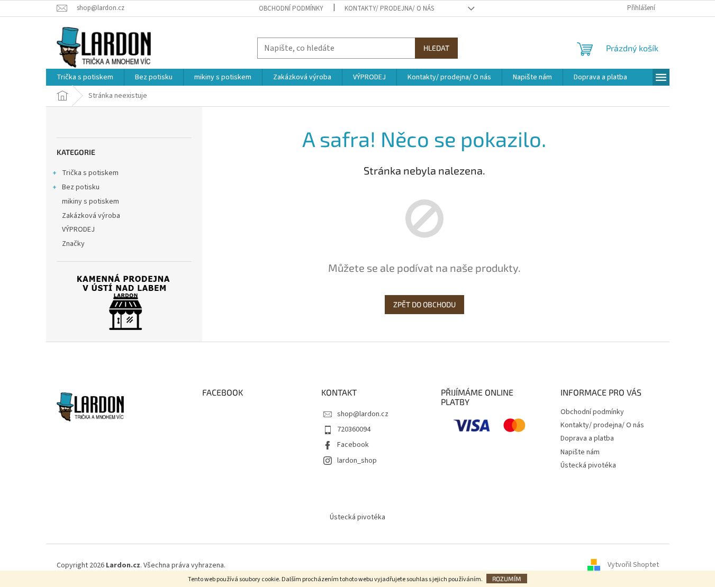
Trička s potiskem (90, 173)
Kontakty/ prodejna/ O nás (389, 8)
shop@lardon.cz (362, 414)
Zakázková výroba (91, 215)
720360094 (353, 429)
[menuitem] (85, 77)
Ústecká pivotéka (588, 465)
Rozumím (506, 578)
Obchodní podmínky (291, 8)
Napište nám (580, 452)
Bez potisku (80, 187)
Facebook (353, 444)
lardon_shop (357, 460)
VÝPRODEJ (78, 229)
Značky (73, 244)
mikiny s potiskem (90, 201)
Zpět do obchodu (424, 304)
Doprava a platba (587, 438)
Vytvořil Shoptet (633, 565)
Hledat (436, 47)
